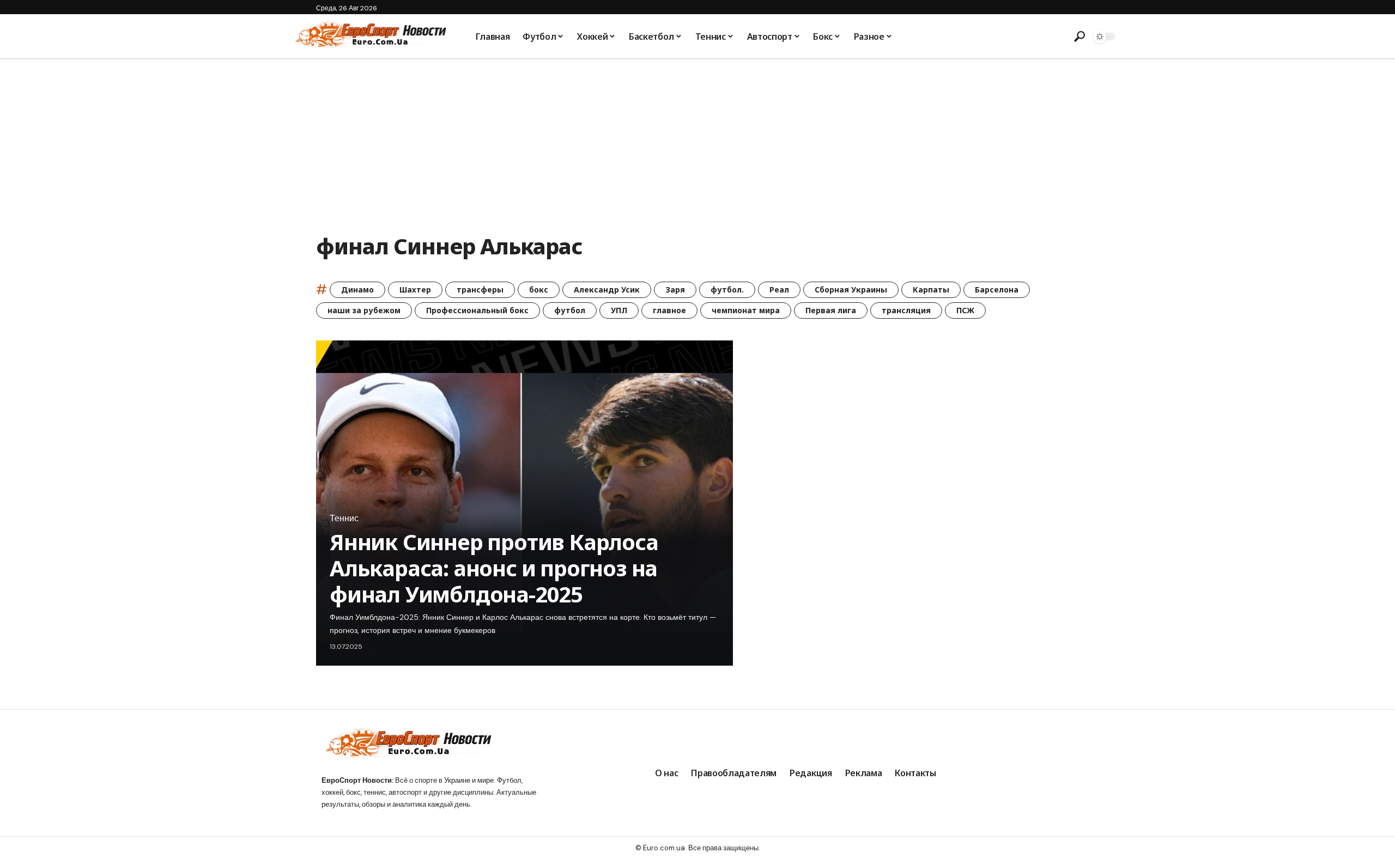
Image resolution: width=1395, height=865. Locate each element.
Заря (675, 289)
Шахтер (415, 289)
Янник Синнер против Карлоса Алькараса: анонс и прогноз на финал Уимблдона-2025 (494, 568)
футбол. (727, 289)
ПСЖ (965, 310)
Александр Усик (607, 289)
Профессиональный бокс (477, 310)
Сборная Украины (851, 289)
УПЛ (619, 310)
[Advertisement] (697, 141)
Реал (779, 289)
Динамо (357, 289)
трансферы (480, 289)
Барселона (996, 289)
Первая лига (830, 310)
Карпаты (931, 289)
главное (669, 310)
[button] (1079, 36)
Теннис (344, 518)
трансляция (906, 310)
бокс (538, 289)
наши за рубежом (364, 310)
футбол (569, 310)
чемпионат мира (746, 310)
